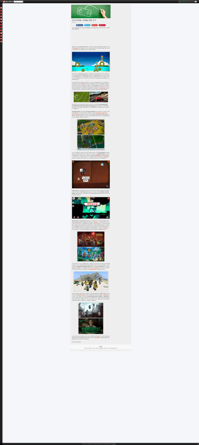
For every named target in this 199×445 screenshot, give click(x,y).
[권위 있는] (1, 8)
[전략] (1, 22)
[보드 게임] (1, 30)
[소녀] (1, 27)
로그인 (192, 1)
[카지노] (1, 33)
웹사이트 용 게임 (182, 1)
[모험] (1, 13)
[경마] (1, 16)
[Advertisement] (91, 38)
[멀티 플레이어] (1, 36)
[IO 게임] (1, 41)
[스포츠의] (1, 19)
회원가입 (187, 1)
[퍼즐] (1, 24)
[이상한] (1, 38)
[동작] (1, 10)
